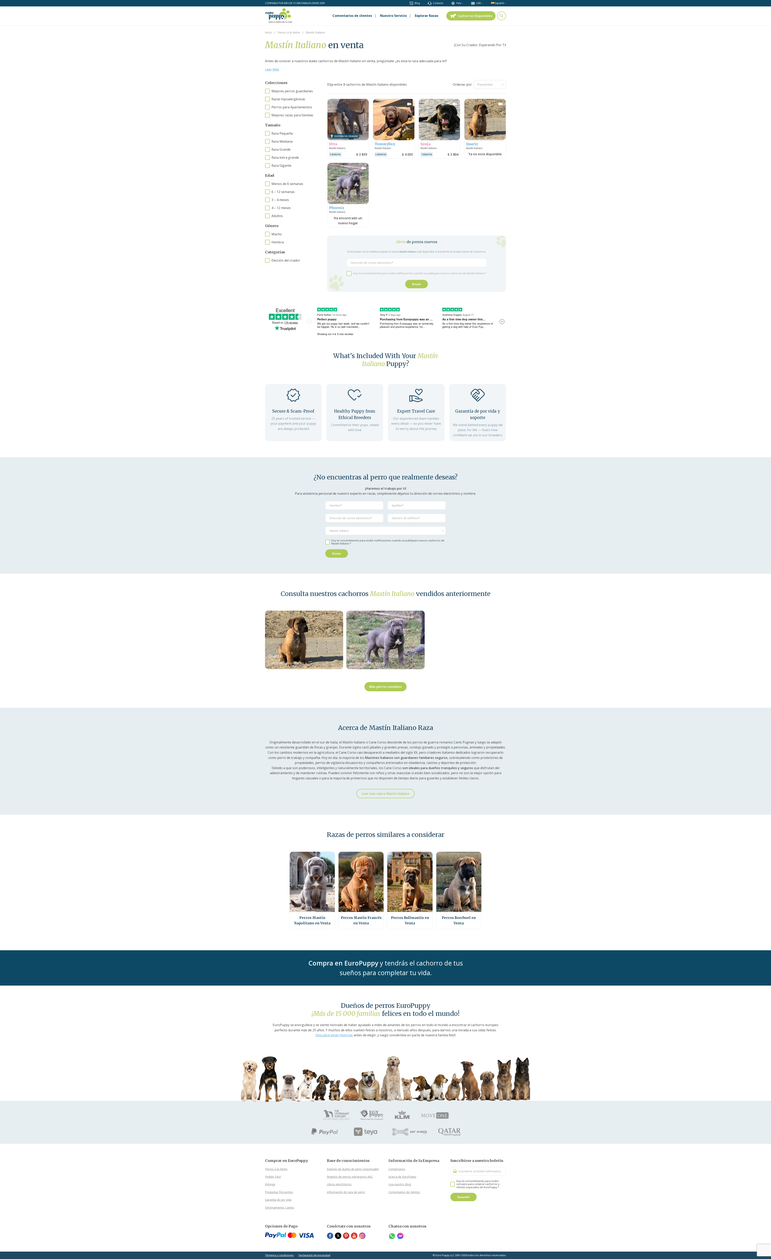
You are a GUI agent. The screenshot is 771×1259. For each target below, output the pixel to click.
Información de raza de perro (346, 1192)
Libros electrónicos (339, 1184)
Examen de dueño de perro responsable (353, 1169)
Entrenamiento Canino (279, 1207)
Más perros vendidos (385, 686)
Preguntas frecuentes (279, 1192)
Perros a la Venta (276, 1169)
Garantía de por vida (278, 1200)
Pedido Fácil (273, 1177)
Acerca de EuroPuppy (402, 1177)
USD (478, 3)
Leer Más (272, 69)
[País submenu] (462, 3)
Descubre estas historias (334, 1035)
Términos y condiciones (279, 1255)
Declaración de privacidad (314, 1255)
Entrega (270, 1184)
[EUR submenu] (482, 3)
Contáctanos (397, 1169)
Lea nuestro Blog (400, 1184)
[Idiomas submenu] (505, 3)
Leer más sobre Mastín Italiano (385, 793)
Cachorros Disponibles (475, 16)
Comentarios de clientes (404, 1192)
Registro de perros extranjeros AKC (350, 1177)
